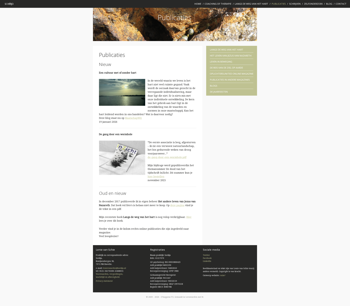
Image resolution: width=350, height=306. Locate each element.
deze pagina (177, 205)
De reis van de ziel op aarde (226, 67)
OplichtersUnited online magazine (231, 73)
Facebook (207, 258)
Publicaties (279, 3)
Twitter (206, 255)
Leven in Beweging (221, 61)
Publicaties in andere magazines (230, 79)
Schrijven (295, 3)
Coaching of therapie (218, 3)
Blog (329, 3)
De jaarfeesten (219, 91)
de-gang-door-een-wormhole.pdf (167, 157)
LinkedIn (207, 261)
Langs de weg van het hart (251, 3)
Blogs (213, 85)
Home (197, 3)
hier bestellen (156, 176)
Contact (341, 3)
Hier (189, 217)
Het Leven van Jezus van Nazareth (231, 55)
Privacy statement (104, 281)
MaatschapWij (133, 118)
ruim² (222, 275)
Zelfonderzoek (313, 3)
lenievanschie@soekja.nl (114, 268)
